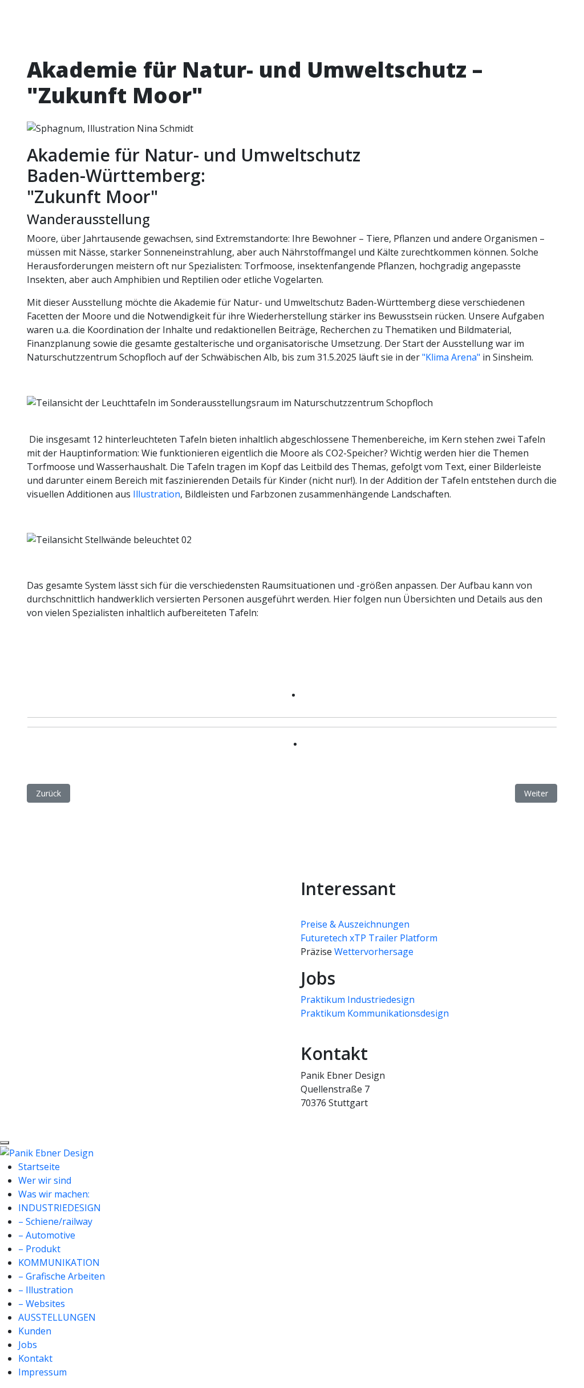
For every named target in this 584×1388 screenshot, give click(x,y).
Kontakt (35, 1358)
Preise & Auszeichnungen (355, 924)
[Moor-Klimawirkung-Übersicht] (84, 653)
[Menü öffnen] (4, 1142)
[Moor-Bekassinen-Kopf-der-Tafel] (38, 653)
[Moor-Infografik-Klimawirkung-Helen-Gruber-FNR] (79, 653)
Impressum (42, 1372)
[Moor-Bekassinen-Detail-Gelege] (33, 653)
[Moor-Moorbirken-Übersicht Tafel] (106, 653)
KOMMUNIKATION (59, 1262)
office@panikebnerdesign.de (361, 1116)
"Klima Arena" (451, 357)
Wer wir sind (44, 1180)
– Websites (41, 1303)
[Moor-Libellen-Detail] (93, 653)
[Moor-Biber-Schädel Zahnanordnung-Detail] (47, 653)
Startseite (39, 1166)
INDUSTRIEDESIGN (59, 1207)
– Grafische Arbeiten (61, 1276)
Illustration (156, 494)
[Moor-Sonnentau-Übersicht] (120, 653)
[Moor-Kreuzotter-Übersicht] (88, 653)
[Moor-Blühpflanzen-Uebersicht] (56, 653)
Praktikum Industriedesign (358, 999)
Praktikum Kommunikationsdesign (375, 1013)
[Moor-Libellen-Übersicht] (97, 653)
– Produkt (39, 1249)
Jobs (27, 1344)
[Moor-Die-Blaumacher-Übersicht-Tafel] (65, 653)
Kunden (34, 1331)
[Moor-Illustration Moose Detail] (74, 653)
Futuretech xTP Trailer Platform (369, 938)
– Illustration (45, 1290)
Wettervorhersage (373, 951)
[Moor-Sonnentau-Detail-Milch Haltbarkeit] (115, 653)
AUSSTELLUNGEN (57, 1317)
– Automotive (46, 1235)
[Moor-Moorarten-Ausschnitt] (102, 653)
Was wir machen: (54, 1194)
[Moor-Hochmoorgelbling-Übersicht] (70, 653)
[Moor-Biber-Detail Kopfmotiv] (42, 653)
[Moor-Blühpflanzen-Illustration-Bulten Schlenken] (61, 653)
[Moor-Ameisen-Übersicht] (29, 653)
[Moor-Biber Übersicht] (52, 653)
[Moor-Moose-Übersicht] (111, 653)
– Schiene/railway (55, 1221)
